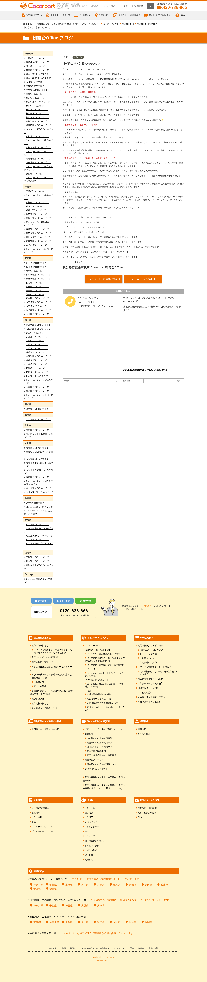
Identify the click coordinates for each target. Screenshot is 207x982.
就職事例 (89, 734)
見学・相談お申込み (147, 812)
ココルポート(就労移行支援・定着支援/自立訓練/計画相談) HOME (54, 24)
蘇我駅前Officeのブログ (37, 229)
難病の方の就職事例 (96, 751)
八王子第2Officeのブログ (38, 306)
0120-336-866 (74, 610)
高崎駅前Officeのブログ (37, 409)
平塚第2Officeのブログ (37, 90)
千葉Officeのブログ (35, 191)
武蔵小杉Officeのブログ (37, 62)
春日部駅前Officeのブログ (38, 329)
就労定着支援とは (40, 703)
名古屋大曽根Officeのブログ (39, 535)
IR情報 (125, 6)
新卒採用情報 (144, 734)
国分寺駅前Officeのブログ (38, 310)
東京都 (69, 884)
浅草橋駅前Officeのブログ (38, 275)
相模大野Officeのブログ (37, 136)
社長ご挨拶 (37, 817)
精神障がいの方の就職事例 (99, 738)
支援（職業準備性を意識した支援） (104, 703)
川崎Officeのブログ (35, 58)
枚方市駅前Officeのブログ (38, 488)
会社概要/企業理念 (40, 808)
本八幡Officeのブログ (36, 245)
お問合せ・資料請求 (147, 808)
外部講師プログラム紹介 (149, 702)
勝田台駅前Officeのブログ (38, 233)
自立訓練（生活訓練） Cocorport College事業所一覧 (57, 916)
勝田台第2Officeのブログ (38, 237)
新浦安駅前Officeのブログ (38, 241)
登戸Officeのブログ (35, 66)
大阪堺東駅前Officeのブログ (39, 492)
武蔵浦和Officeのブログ (37, 352)
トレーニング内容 (148, 654)
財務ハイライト (92, 822)
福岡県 (53, 888)
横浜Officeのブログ (35, 105)
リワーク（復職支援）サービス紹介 (155, 667)
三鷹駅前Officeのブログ (37, 290)
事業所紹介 (94, 24)
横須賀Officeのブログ (36, 98)
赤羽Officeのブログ (35, 271)
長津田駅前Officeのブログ (38, 125)
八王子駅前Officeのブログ (38, 302)
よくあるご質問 (92, 845)
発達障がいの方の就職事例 (99, 742)
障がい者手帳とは (42, 686)
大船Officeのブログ (35, 94)
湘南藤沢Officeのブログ (37, 70)
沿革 (34, 822)
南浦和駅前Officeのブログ (38, 356)
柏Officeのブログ (34, 206)
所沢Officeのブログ (35, 368)
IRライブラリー (92, 827)
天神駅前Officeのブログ (37, 557)
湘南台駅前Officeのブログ (38, 78)
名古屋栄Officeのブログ (37, 539)
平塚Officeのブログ (35, 86)
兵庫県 (164, 884)
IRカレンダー (91, 836)
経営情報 (89, 812)
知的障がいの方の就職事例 (99, 747)
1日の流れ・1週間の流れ (151, 650)
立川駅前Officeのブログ (37, 314)
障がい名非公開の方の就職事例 (101, 755)
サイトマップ (118, 948)
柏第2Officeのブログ (36, 210)
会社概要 (111, 6)
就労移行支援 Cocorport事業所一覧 (48, 879)
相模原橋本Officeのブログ (38, 147)
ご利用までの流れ (148, 658)
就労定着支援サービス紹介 (150, 679)
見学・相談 (153, 948)
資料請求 (42, 600)
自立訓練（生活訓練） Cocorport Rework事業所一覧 (57, 900)
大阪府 (148, 884)
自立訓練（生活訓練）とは (44, 708)
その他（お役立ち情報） (96, 769)
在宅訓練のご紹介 (148, 662)
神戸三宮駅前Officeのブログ (39, 507)
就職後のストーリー (94, 760)
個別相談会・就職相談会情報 (45, 729)
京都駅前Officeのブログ (37, 430)
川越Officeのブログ (35, 340)
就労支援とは (38, 699)
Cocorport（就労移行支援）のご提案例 (105, 665)
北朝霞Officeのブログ (36, 364)
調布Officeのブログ (35, 294)
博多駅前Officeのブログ (37, 561)
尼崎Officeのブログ (35, 503)
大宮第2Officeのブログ (37, 336)
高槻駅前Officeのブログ (37, 477)
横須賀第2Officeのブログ (38, 101)
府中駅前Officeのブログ (37, 298)
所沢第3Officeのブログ (37, 376)
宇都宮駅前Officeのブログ (38, 419)
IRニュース (90, 808)
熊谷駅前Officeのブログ (37, 391)
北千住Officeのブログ (36, 263)
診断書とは (39, 682)
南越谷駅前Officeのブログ (38, 325)
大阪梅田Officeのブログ (37, 448)
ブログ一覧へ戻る (123, 381)
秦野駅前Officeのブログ (37, 173)
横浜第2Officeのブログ (37, 109)
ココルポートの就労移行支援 (102, 279)
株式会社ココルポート (103, 957)
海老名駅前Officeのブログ (38, 158)
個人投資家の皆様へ (94, 841)
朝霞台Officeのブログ (147, 24)
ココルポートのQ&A (141, 279)
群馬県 (100, 884)
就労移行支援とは (40, 645)
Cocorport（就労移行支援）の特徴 (103, 653)
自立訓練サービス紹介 (148, 683)
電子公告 (89, 855)
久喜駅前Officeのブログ (37, 387)
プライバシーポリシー (42, 831)
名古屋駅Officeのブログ (37, 524)
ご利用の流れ (146, 692)
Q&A (183, 15)
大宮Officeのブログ (35, 332)
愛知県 (37, 888)
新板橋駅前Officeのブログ (38, 278)
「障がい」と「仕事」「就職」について (104, 729)
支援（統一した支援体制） (99, 698)
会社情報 (52, 948)
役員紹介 (36, 812)
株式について (91, 831)
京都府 (132, 884)
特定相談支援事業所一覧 (42, 933)
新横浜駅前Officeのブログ (38, 121)
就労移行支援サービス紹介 (150, 645)
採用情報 (138, 6)
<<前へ (67, 381)
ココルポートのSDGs (42, 827)
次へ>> (180, 381)
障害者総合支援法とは (42, 662)
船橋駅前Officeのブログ (37, 202)
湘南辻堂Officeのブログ (37, 74)
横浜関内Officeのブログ (37, 113)
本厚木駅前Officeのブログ (38, 162)
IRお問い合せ (91, 850)
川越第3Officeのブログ (37, 348)
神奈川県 (38, 884)
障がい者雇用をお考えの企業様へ (95, 948)
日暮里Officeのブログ (36, 267)
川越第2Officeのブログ (37, 344)
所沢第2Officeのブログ (37, 372)
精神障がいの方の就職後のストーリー (105, 764)
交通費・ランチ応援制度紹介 (151, 697)
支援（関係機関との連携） (99, 694)
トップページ (81, 262)
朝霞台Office (128, 24)
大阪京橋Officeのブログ (37, 459)
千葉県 (53, 884)
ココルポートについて (95, 645)
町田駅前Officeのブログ (37, 286)
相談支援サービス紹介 (148, 688)
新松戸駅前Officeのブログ (38, 218)
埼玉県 (106, 24)
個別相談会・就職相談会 (129, 15)
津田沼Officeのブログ (36, 214)
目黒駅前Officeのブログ (37, 282)
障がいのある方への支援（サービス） (50, 657)
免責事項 (89, 859)
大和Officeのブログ (35, 82)
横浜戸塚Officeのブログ (37, 117)
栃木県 (116, 884)
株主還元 (89, 817)
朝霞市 (115, 24)
